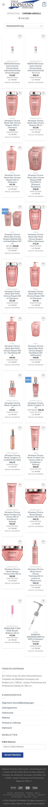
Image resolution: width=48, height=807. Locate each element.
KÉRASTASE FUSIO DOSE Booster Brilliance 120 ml (12, 630)
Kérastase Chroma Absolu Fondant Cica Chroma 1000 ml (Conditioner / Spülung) (35, 460)
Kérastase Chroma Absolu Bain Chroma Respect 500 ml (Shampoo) (12, 178)
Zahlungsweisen (9, 708)
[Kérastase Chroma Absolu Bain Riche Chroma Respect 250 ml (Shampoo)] (12, 274)
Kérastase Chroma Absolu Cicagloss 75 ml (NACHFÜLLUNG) (12, 457)
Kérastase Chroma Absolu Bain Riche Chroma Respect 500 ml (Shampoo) (35, 295)
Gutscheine (16, 797)
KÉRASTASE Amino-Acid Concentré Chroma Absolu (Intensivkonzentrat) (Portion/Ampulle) (12, 68)
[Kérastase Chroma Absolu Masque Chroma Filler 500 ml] (12, 552)
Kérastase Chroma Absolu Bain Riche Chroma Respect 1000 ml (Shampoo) (36, 237)
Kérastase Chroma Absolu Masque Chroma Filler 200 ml (35, 514)
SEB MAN (31, 795)
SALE (35, 797)
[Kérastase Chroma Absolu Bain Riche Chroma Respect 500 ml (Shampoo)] (35, 274)
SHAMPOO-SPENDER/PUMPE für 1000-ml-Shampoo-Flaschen (36, 638)
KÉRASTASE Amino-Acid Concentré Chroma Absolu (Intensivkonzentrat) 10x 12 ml (35, 68)
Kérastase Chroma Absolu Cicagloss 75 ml (36, 405)
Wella (37, 793)
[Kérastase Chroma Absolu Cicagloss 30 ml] (12, 386)
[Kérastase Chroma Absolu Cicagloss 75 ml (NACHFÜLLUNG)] (12, 438)
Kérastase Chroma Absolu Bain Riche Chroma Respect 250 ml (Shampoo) (12, 295)
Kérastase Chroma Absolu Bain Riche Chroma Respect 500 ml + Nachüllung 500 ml (12, 350)
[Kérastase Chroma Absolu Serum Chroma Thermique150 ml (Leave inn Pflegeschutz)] (35, 552)
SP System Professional (14, 795)
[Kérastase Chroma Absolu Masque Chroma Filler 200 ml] (35, 495)
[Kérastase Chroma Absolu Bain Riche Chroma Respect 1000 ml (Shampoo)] (35, 217)
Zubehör (41, 795)
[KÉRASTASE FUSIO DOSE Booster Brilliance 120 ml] (12, 611)
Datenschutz (7, 713)
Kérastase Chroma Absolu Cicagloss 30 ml (12, 405)
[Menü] (3, 4)
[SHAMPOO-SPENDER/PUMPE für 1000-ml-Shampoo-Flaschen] (35, 614)
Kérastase (13, 13)
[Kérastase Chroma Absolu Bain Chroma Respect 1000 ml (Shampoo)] (12, 103)
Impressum (7, 728)
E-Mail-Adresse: (9, 742)
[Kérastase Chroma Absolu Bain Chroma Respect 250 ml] (35, 103)
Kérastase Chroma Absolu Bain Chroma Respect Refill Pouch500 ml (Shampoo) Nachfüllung (35, 181)
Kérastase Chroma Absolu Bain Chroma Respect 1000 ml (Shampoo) (12, 124)
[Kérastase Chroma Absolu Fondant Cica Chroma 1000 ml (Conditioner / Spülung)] (35, 438)
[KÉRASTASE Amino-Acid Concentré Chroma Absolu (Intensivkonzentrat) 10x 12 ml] (35, 46)
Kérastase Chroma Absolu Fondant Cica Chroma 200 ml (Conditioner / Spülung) (12, 516)
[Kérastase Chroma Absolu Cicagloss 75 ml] (35, 386)
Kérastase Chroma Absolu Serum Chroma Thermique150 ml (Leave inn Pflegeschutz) (35, 575)
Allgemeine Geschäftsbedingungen (18, 703)
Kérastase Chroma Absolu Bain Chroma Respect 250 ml (35, 123)
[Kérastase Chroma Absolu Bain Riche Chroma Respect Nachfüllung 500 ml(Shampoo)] (35, 329)
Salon (10, 793)
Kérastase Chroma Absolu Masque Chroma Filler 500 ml (12, 571)
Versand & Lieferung (11, 723)
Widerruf (6, 718)
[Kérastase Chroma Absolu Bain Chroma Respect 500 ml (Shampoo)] (12, 158)
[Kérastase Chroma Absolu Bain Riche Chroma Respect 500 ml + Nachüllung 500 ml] (12, 329)
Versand (14, 79)
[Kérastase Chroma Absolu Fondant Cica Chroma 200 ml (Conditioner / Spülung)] (12, 495)
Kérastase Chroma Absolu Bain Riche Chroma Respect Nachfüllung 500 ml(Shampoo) (35, 350)
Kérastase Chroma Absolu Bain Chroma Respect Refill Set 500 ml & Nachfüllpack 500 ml (12, 239)
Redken (29, 793)
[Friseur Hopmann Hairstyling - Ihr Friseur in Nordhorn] (24, 4)
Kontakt (27, 797)
